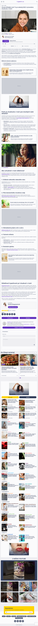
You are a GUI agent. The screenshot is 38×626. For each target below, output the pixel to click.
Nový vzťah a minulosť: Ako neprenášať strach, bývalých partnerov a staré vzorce (30, 414)
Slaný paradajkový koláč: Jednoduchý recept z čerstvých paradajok (30, 401)
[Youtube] (18, 621)
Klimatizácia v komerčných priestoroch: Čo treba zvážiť (30, 506)
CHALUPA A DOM (11, 513)
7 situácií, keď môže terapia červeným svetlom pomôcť (13, 444)
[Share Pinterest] (10, 314)
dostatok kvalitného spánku (12, 249)
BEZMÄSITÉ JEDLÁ (28, 525)
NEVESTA (9, 431)
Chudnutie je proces (5, 174)
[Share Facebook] (3, 314)
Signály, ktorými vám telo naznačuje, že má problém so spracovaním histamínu (30, 445)
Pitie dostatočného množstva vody (8, 196)
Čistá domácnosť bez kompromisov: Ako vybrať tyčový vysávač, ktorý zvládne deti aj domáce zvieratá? (13, 537)
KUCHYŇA (10, 524)
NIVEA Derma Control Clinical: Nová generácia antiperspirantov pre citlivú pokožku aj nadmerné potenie (30, 476)
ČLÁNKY (9, 462)
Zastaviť (4, 46)
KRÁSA (5, 5)
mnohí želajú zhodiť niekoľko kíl (22, 118)
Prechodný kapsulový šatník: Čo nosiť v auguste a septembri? (13, 423)
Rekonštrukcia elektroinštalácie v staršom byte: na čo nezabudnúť (13, 505)
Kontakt (8, 616)
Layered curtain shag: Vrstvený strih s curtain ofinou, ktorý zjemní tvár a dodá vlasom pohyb (13, 401)
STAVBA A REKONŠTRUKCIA (13, 503)
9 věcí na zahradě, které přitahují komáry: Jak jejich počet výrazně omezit (30, 455)
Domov (3, 5)
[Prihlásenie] (1, 1)
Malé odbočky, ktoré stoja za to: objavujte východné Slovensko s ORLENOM (13, 475)
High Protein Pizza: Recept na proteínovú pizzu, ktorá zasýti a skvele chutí (30, 407)
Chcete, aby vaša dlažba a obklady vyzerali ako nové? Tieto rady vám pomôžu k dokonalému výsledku (13, 496)
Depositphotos (5, 167)
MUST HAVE (27, 432)
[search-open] (3, 1)
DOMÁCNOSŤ (10, 493)
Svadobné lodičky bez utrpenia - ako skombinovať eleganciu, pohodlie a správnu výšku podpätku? (13, 435)
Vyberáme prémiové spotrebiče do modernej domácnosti (12, 526)
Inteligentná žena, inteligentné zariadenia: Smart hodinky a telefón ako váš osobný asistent (30, 466)
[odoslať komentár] (34, 345)
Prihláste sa (9, 321)
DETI (9, 483)
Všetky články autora (13, 307)
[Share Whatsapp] (5, 314)
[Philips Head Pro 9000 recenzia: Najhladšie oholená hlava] (28, 586)
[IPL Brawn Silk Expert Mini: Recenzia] (28, 597)
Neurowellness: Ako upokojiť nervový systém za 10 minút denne (13, 407)
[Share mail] (14, 314)
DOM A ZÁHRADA (28, 483)
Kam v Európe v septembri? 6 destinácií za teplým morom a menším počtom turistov (30, 425)
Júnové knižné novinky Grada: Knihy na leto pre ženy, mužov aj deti (30, 537)
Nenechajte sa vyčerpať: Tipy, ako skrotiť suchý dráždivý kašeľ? (12, 464)
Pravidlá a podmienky (21, 616)
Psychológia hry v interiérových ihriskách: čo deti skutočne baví (13, 485)
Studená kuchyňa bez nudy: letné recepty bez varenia (30, 527)
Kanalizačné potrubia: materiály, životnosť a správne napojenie (12, 516)
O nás (4, 616)
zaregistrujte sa (26, 324)
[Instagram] (15, 621)
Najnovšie (27, 397)
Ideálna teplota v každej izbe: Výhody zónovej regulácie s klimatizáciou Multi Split (30, 517)
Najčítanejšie (10, 397)
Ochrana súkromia (31, 616)
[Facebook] (20, 621)
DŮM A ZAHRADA (28, 453)
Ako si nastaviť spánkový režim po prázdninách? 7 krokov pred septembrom (13, 414)
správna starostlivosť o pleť (7, 296)
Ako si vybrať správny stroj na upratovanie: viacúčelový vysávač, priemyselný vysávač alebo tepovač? (30, 497)
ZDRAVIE (9, 442)
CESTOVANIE (27, 422)
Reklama (13, 616)
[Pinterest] (23, 621)
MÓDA (9, 421)
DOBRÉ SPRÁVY (11, 472)
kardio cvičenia (11, 187)
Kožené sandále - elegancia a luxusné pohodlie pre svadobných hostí (30, 434)
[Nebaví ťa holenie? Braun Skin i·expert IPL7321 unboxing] (10, 597)
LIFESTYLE (27, 473)
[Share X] (7, 314)
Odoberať (30, 612)
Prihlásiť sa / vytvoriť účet (19, 327)
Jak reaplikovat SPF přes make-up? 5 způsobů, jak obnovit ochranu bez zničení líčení (13, 455)
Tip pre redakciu (19, 618)
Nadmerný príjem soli (6, 230)
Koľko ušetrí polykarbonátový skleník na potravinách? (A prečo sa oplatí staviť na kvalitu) (30, 487)
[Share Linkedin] (12, 314)
